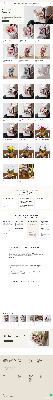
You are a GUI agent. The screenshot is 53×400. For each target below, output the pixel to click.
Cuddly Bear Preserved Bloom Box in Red (8, 139)
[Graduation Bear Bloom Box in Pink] (26, 91)
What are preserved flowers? (8, 285)
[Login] (49, 3)
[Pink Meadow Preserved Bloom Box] (26, 32)
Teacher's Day (30, 380)
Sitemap (19, 365)
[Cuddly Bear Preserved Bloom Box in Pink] (10, 110)
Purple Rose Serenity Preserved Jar (23, 60)
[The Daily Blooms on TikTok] (4, 394)
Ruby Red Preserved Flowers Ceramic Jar (36, 265)
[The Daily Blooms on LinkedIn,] (5, 394)
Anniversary (30, 377)
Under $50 (40, 375)
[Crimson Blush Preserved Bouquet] (10, 32)
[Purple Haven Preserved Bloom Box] (42, 32)
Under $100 (40, 377)
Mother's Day (30, 379)
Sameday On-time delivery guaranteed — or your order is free (26, 0)
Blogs (19, 364)
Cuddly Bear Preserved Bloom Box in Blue (24, 119)
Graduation (30, 378)
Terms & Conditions (20, 363)
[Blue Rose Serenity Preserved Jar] (10, 71)
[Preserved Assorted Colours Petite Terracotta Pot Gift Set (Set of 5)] (26, 171)
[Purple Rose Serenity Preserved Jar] (26, 51)
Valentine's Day (31, 375)
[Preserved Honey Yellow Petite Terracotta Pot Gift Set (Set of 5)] (10, 150)
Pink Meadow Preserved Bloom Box (23, 40)
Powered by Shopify (11, 396)
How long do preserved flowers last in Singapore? (34, 285)
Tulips (29, 362)
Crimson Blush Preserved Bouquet (7, 40)
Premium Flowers (39, 362)
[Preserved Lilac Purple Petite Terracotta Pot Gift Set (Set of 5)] (26, 150)
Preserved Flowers (30, 3)
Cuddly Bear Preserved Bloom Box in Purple (40, 119)
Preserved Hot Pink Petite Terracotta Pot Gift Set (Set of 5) (42, 139)
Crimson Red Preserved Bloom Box (7, 60)
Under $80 (40, 376)
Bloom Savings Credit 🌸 (36, 3)
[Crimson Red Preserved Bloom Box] (10, 51)
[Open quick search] (47, 3)
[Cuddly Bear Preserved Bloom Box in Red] (10, 130)
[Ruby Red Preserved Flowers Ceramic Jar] (42, 71)
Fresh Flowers (38, 359)
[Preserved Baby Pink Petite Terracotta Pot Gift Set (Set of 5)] (42, 150)
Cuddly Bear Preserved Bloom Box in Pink (8, 119)
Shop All (15, 3)
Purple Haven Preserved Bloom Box (39, 40)
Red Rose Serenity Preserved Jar (39, 60)
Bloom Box (19, 230)
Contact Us (19, 360)
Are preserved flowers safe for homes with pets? (10, 302)
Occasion (18, 3)
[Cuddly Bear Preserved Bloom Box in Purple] (42, 110)
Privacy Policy (20, 362)
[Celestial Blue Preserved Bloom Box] (26, 71)
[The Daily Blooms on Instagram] (3, 394)
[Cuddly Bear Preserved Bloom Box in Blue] (26, 110)
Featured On (19, 361)
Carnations (30, 360)
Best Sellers (22, 3)
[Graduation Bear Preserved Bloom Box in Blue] (10, 91)
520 (29, 382)
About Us (19, 359)
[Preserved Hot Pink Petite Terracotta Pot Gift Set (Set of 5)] (42, 130)
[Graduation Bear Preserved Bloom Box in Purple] (42, 91)
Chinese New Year (31, 376)
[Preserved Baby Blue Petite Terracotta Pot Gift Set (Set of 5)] (10, 171)
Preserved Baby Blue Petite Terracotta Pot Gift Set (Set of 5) (10, 179)
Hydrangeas (30, 361)
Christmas (30, 381)
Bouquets (26, 3)
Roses (29, 359)
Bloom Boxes (19, 375)
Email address (5, 387)
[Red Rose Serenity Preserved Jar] (42, 51)
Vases (19, 377)
